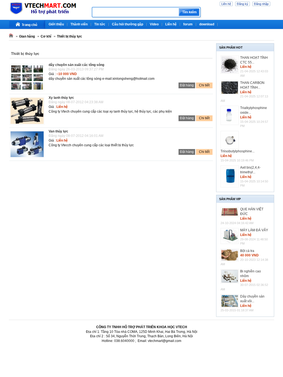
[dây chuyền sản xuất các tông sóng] (28, 91)
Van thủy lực (58, 131)
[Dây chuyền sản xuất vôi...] (230, 301)
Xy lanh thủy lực (61, 98)
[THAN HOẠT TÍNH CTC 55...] (230, 64)
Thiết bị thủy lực (69, 36)
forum (188, 24)
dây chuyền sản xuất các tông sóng (76, 65)
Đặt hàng (187, 85)
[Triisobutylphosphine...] (230, 140)
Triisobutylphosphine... (238, 151)
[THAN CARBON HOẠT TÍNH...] (230, 88)
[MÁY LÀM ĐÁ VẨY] (230, 236)
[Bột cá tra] (230, 255)
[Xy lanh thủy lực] (28, 125)
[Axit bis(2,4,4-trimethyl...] (230, 176)
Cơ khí (46, 36)
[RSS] (273, 22)
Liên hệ (226, 4)
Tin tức (99, 24)
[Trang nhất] (27, 24)
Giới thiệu (56, 24)
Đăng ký (242, 4)
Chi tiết (204, 85)
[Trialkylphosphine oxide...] (230, 115)
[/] (48, 14)
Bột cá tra (247, 251)
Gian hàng (27, 36)
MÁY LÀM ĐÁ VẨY (254, 230)
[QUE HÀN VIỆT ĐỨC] (230, 212)
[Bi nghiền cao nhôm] (230, 276)
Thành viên (79, 24)
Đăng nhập (261, 4)
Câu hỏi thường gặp (127, 24)
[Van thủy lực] (28, 158)
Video (154, 24)
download (206, 24)
